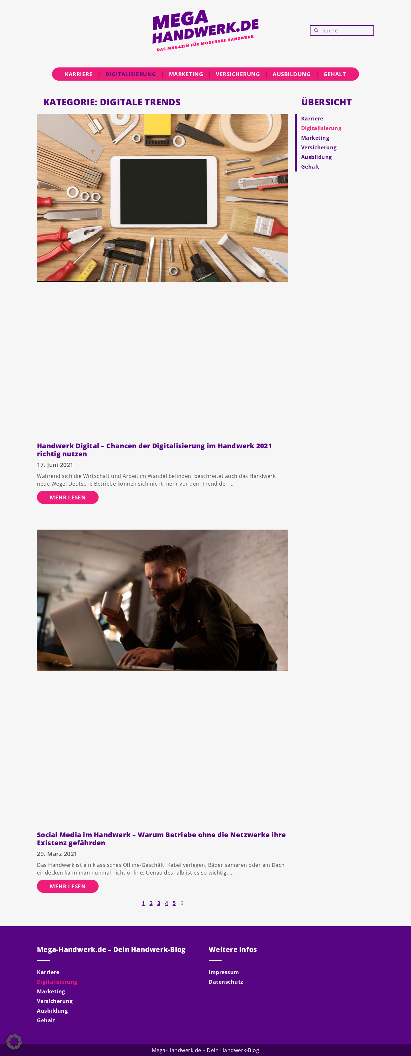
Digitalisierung (130, 74)
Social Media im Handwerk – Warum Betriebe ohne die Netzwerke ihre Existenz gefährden (161, 838)
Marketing (186, 74)
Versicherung (238, 74)
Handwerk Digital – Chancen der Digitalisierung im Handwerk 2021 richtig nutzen (154, 449)
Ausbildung (291, 74)
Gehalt (334, 74)
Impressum (224, 972)
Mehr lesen (68, 497)
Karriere (78, 74)
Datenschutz (226, 981)
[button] (14, 1042)
